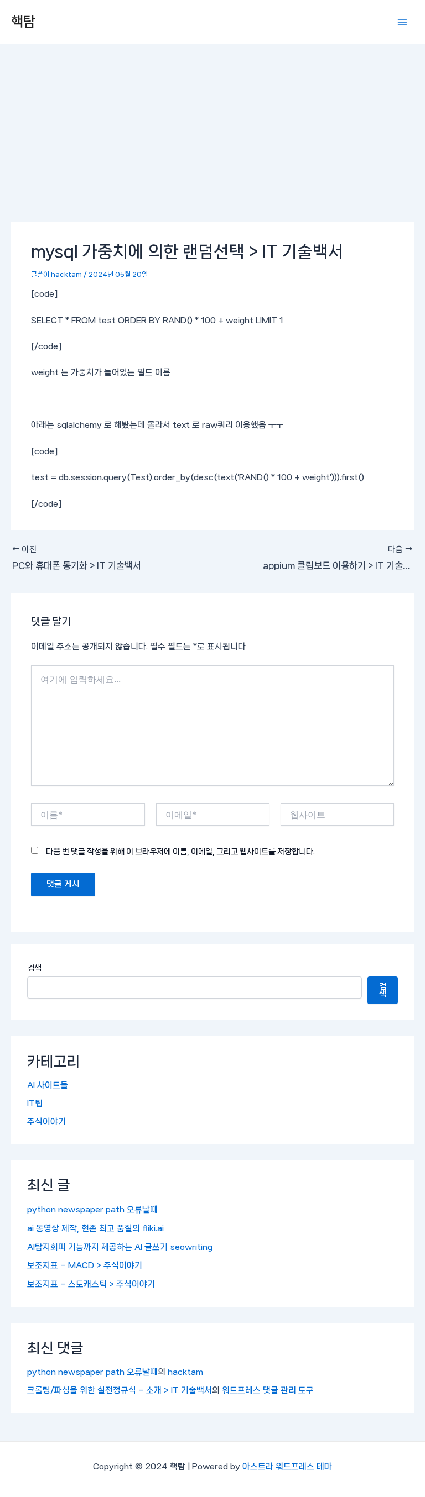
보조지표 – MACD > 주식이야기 (84, 1265)
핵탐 (23, 21)
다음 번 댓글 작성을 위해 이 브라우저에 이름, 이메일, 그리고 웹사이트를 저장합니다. (180, 851)
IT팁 (35, 1103)
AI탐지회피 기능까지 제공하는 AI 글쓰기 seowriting (119, 1247)
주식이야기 (46, 1121)
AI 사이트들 (47, 1085)
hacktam (185, 1372)
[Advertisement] (212, 127)
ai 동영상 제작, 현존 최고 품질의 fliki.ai (95, 1228)
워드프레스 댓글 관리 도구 (268, 1390)
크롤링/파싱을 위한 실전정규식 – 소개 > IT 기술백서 (119, 1390)
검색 (34, 968)
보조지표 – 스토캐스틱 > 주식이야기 (91, 1284)
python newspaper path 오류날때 (92, 1209)
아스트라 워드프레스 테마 (287, 1466)
